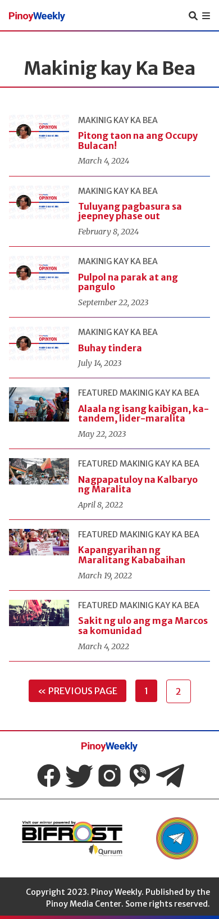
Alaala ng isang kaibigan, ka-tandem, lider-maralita (143, 413)
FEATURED (98, 393)
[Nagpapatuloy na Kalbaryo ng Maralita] (39, 471)
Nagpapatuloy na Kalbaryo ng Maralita (138, 484)
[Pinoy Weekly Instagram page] (109, 776)
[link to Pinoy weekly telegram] (177, 838)
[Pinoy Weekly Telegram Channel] (170, 776)
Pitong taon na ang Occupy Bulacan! (138, 140)
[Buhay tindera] (39, 343)
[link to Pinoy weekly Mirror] (72, 838)
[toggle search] (193, 15)
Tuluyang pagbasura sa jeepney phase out (130, 211)
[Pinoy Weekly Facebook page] (49, 776)
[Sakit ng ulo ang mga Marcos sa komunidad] (39, 613)
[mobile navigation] (206, 15)
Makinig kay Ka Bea (118, 120)
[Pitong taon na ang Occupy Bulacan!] (39, 131)
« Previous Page (77, 690)
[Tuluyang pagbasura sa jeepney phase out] (39, 202)
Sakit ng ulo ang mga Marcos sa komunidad (143, 625)
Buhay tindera (110, 348)
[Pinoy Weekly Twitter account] (79, 776)
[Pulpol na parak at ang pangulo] (39, 272)
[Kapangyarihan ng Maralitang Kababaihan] (39, 542)
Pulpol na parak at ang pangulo (128, 282)
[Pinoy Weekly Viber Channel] (140, 776)
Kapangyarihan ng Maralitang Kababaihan (131, 554)
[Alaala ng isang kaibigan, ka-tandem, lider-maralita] (39, 404)
